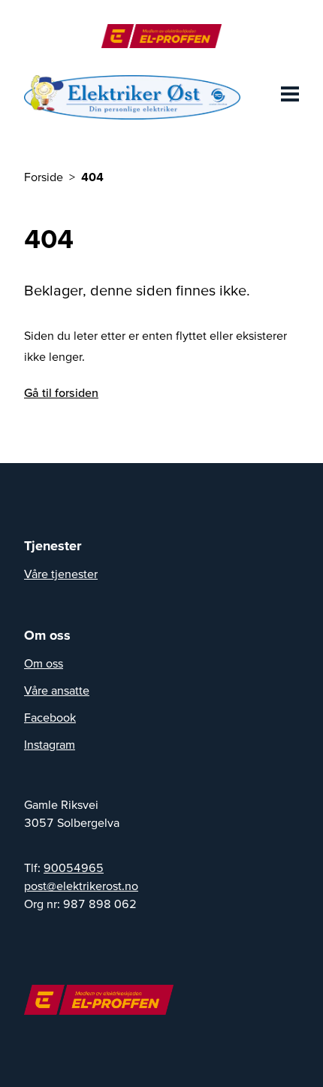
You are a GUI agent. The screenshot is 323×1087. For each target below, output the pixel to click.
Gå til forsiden (61, 392)
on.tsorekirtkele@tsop (81, 885)
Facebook (50, 717)
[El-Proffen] (161, 36)
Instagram (49, 744)
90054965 (74, 867)
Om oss (43, 663)
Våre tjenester (61, 573)
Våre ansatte (56, 690)
